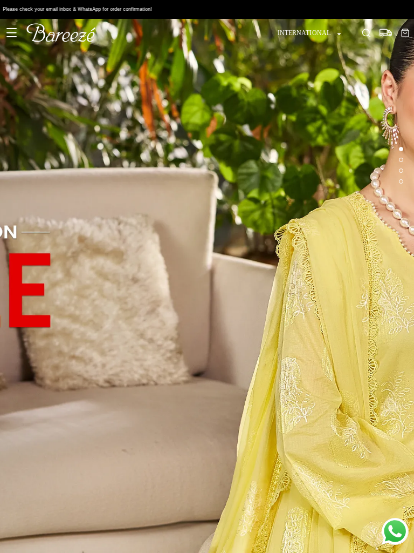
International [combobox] (304, 33)
